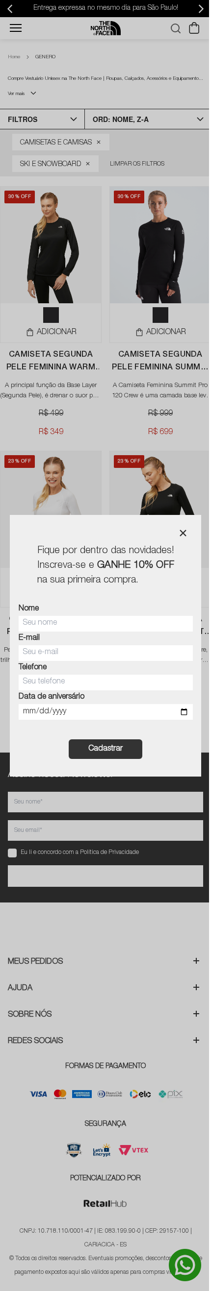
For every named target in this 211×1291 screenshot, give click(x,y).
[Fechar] (183, 533)
